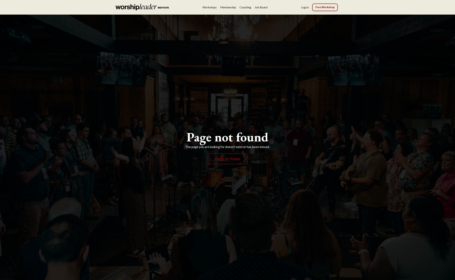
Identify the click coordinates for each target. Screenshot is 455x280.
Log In (305, 7)
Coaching (245, 7)
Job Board (261, 7)
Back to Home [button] (227, 158)
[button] (325, 7)
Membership (228, 7)
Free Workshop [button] (324, 7)
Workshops (209, 7)
